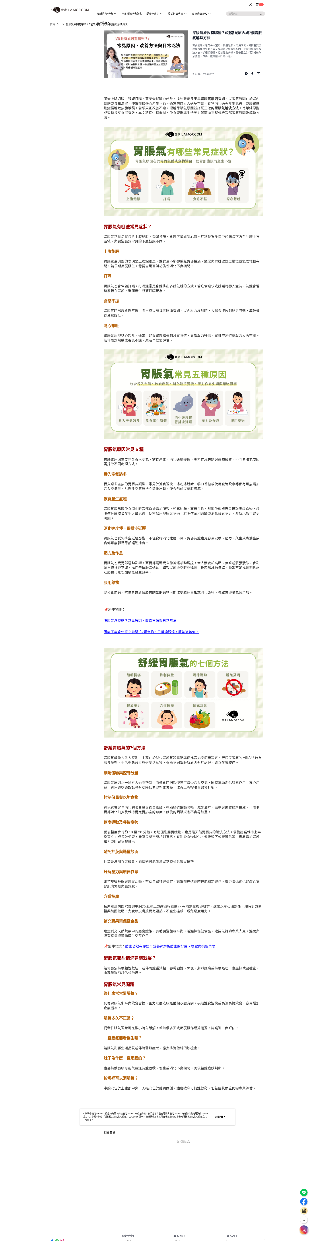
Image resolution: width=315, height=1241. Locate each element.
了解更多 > (88, 1120)
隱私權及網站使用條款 (116, 1116)
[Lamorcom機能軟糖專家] (70, 10)
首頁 (52, 24)
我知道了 (220, 1116)
